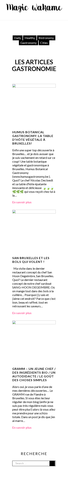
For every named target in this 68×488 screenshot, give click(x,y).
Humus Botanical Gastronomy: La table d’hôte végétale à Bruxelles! (32, 137)
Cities (44, 42)
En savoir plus (22, 202)
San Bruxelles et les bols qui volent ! (30, 259)
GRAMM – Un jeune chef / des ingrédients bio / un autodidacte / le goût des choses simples (34, 374)
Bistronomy (46, 38)
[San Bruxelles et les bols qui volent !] (34, 211)
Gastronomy (28, 42)
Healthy (30, 38)
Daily (17, 38)
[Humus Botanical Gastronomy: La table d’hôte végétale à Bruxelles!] (34, 85)
